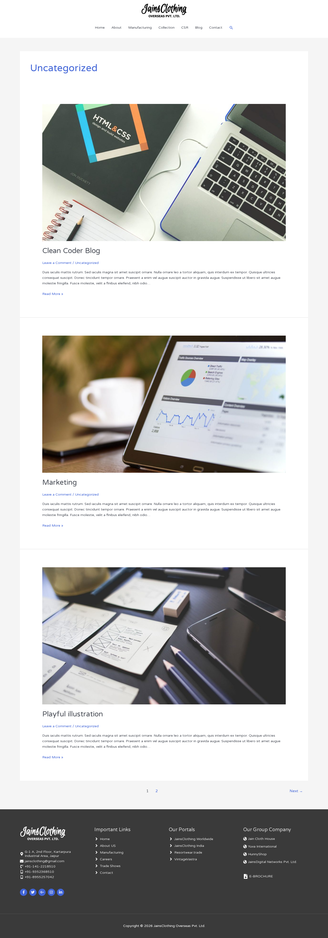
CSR (184, 28)
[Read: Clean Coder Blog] (163, 172)
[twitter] (33, 892)
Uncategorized (87, 263)
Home (100, 28)
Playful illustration (72, 714)
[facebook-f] (24, 892)
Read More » (52, 293)
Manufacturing (140, 28)
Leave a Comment (57, 263)
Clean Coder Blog (71, 250)
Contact (215, 28)
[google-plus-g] (42, 892)
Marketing (59, 482)
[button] (231, 28)
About (116, 28)
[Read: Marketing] (163, 404)
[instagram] (52, 892)
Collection (166, 28)
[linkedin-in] (61, 892)
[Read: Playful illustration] (163, 636)
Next (296, 791)
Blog (198, 28)
